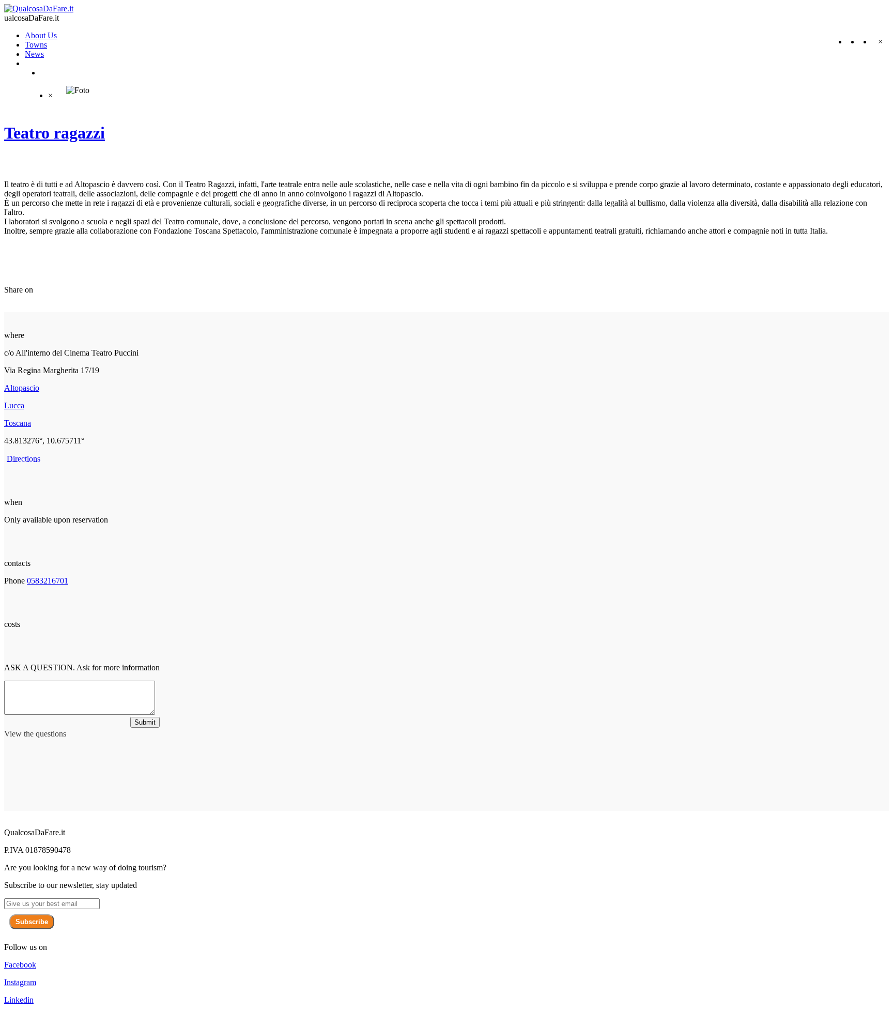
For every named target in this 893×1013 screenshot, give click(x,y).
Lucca (14, 405)
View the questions (35, 733)
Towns (36, 44)
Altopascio (21, 387)
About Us (41, 35)
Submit (145, 722)
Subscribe (32, 922)
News (34, 54)
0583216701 (47, 580)
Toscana (17, 423)
